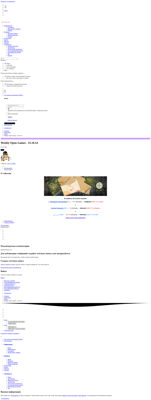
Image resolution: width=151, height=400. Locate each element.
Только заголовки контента (14, 86)
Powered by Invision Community (10, 333)
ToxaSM (13, 163)
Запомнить (11, 110)
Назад (9, 348)
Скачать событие (9, 222)
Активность (7, 44)
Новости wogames (9, 280)
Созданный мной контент (15, 51)
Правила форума (13, 35)
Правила (6, 32)
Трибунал (7, 290)
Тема (5, 325)
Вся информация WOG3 (11, 288)
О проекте (11, 27)
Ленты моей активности (15, 49)
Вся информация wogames (12, 282)
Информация (8, 25)
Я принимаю (5, 398)
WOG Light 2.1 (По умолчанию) (16, 328)
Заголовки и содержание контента (16, 84)
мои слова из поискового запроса (17, 78)
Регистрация (8, 125)
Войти (10, 117)
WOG (2, 150)
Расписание (7, 38)
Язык (5, 320)
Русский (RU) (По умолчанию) (16, 321)
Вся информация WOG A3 (12, 287)
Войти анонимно (13, 114)
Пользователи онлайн (14, 52)
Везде (8, 63)
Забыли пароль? (12, 120)
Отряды (6, 43)
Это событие (10, 68)
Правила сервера (13, 33)
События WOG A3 (9, 284)
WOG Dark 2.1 (12, 327)
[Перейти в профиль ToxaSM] (6, 160)
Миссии (6, 41)
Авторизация (8, 168)
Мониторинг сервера (14, 29)
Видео (6, 40)
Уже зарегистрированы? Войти (14, 95)
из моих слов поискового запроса (18, 76)
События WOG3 (9, 285)
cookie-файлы (14, 395)
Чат (9, 54)
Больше (10, 30)
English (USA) (12, 323)
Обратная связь (8, 330)
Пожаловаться (8, 221)
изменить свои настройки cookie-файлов (74, 395)
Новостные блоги (13, 46)
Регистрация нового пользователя (11, 267)
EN (5, 7)
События (9, 65)
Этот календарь (11, 67)
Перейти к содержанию (8, 1)
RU (5, 6)
